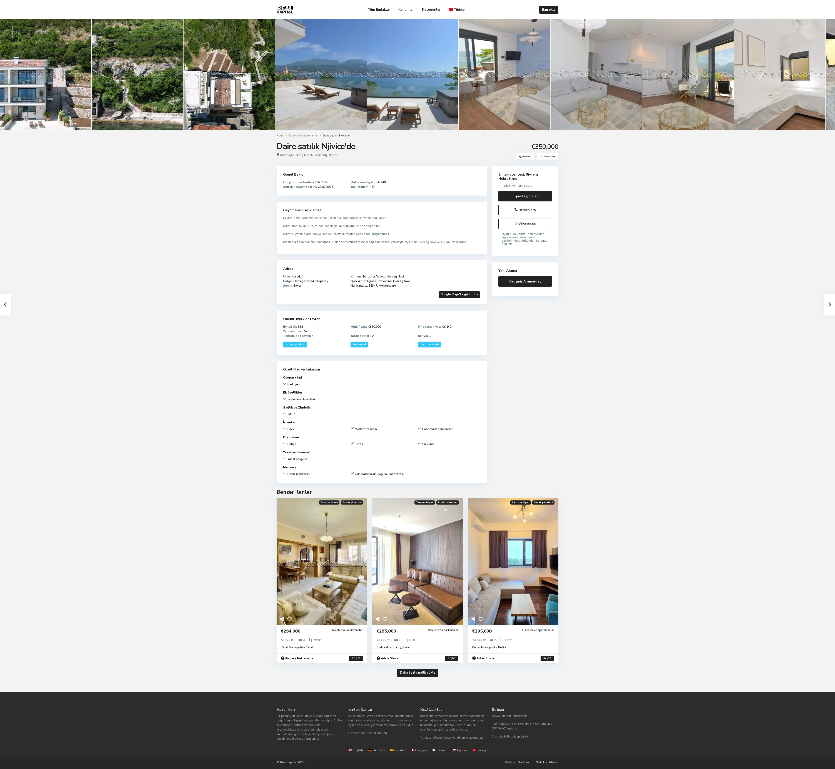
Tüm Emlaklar (379, 9)
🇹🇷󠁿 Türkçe (457, 9)
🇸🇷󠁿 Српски (460, 750)
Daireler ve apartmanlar (303, 135)
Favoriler (549, 156)
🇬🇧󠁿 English (355, 750)
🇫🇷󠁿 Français (419, 750)
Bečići (406, 647)
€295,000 (386, 631)
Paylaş (526, 156)
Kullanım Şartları (517, 762)
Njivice (333, 155)
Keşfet (356, 658)
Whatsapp (527, 224)
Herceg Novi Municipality (310, 155)
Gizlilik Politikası (547, 762)
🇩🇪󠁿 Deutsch (376, 750)
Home (280, 135)
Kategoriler (431, 9)
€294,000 (290, 631)
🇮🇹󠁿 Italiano (439, 750)
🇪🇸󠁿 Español (398, 750)
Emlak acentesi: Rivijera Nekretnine (518, 176)
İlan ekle (549, 9)
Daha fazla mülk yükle (417, 672)
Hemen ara (527, 210)
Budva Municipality (389, 647)
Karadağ (286, 155)
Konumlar (406, 9)
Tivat (309, 647)
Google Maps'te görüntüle (459, 294)
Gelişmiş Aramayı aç (525, 281)
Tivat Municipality (293, 647)
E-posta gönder (525, 196)
